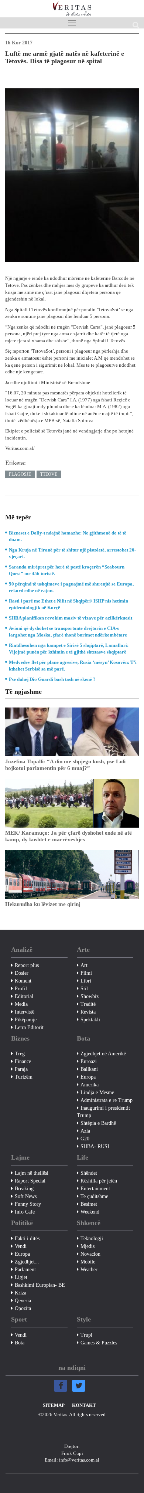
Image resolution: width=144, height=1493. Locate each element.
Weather (88, 1269)
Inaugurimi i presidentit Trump (103, 1111)
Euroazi (88, 1061)
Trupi (86, 1335)
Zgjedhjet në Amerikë (103, 1053)
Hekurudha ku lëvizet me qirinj (42, 904)
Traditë (88, 1004)
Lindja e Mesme (97, 1092)
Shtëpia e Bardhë (98, 1123)
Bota (19, 1343)
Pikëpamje (26, 1019)
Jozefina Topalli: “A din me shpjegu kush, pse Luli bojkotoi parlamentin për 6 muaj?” (65, 765)
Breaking (24, 1188)
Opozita (23, 1308)
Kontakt (84, 1405)
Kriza (20, 1293)
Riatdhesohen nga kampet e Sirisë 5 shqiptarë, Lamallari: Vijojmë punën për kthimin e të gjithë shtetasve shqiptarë (68, 648)
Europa (88, 1077)
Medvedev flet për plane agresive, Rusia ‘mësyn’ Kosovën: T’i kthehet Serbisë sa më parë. (73, 665)
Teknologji (91, 1238)
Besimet (88, 1204)
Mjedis (87, 1246)
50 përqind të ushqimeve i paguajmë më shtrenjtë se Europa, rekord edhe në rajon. (71, 587)
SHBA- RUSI (94, 1146)
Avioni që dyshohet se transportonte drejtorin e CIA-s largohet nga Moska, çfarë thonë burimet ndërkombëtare (68, 631)
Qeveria (23, 1300)
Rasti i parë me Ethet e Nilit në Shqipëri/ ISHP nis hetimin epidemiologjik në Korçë (68, 604)
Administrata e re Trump (106, 1100)
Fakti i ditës (27, 1238)
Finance (23, 1061)
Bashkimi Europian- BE (40, 1285)
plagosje (20, 474)
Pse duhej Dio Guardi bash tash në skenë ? (52, 679)
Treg (20, 1053)
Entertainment (95, 1188)
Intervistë (24, 1012)
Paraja (21, 1069)
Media (21, 1004)
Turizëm (23, 1077)
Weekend (89, 1212)
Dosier (21, 973)
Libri (85, 981)
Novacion (90, 1254)
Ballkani (89, 1069)
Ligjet (21, 1277)
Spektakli (90, 1019)
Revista (88, 1012)
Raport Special (30, 1181)
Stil (84, 988)
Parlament (25, 1269)
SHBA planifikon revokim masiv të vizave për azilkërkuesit (70, 618)
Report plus (27, 965)
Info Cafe (25, 1212)
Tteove (48, 474)
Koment (23, 981)
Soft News (26, 1196)
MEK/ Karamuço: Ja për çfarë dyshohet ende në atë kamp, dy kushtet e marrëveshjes (68, 836)
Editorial (24, 996)
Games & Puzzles (98, 1343)
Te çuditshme (94, 1196)
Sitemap (54, 1405)
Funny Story (28, 1204)
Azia (85, 1131)
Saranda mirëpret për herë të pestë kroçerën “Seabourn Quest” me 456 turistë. (66, 570)
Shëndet (88, 1173)
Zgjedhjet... (27, 1262)
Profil (21, 988)
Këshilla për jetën (98, 1181)
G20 (84, 1138)
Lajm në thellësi (31, 1173)
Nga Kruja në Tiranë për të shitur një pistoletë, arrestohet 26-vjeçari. (72, 553)
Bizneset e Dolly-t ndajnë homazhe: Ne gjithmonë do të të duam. (67, 536)
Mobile (87, 1262)
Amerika (89, 1084)
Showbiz (89, 996)
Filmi (86, 973)
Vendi (21, 1246)
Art (84, 965)
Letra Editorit (29, 1027)
